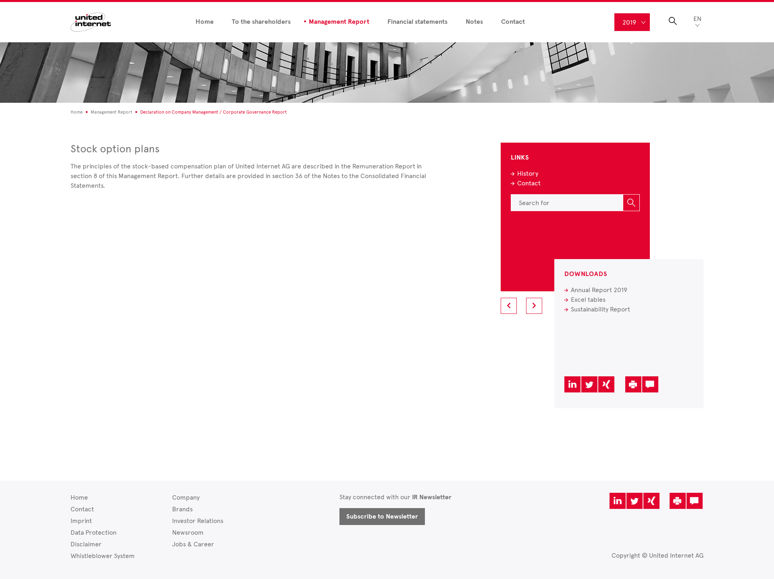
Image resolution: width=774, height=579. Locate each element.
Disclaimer (86, 544)
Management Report (339, 22)
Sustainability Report (600, 309)
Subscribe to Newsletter (382, 517)
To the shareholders (261, 22)
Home (205, 22)
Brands (182, 509)
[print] (633, 384)
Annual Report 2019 (599, 290)
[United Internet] (91, 21)
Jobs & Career (193, 544)
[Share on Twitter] (589, 384)
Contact (513, 22)
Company (186, 497)
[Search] (631, 202)
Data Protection (94, 532)
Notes (474, 22)
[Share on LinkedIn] (572, 384)
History (527, 173)
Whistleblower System (103, 556)
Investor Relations (197, 521)
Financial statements (417, 22)
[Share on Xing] (606, 384)
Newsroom (188, 532)
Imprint (81, 521)
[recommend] (650, 384)
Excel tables (588, 299)
